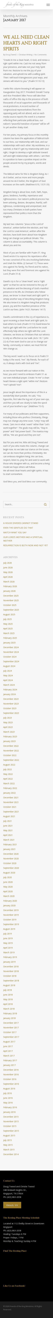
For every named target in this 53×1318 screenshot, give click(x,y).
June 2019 (8, 938)
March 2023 (9, 731)
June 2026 (8, 567)
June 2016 (8, 1097)
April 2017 (8, 1051)
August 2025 (9, 614)
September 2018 (11, 980)
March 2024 (9, 684)
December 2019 (11, 910)
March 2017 (9, 1055)
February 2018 (10, 1013)
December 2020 (11, 853)
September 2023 (11, 713)
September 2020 (11, 867)
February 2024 (10, 689)
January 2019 (9, 961)
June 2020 (8, 882)
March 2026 (9, 581)
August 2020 (9, 872)
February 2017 (10, 1060)
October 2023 (9, 708)
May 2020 (8, 886)
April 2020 (8, 891)
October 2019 (9, 919)
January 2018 (9, 1018)
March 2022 (9, 783)
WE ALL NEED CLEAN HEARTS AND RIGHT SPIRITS (26, 43)
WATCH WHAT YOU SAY (14, 532)
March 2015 (9, 1149)
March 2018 (9, 1008)
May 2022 (8, 774)
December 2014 (11, 1154)
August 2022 (9, 764)
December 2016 (11, 1069)
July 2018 (7, 990)
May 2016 (8, 1102)
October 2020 (9, 863)
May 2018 (8, 999)
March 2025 (9, 633)
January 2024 (9, 694)
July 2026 (7, 562)
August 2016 (9, 1088)
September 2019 (11, 924)
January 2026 (9, 591)
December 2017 (11, 1022)
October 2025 (9, 605)
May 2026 (8, 572)
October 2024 (9, 656)
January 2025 (9, 642)
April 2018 (8, 1004)
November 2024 (11, 652)
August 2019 (9, 929)
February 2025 (10, 637)
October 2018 (9, 975)
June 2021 (8, 825)
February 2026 (10, 586)
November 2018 (11, 971)
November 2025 (11, 600)
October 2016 (9, 1079)
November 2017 (11, 1027)
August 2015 (9, 1135)
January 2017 (9, 1065)
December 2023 (11, 699)
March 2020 (9, 896)
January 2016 (9, 1112)
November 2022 (11, 750)
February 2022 (10, 788)
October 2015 (9, 1126)
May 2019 (8, 943)
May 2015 (8, 1144)
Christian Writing (25, 54)
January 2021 (9, 849)
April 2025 (8, 628)
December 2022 (11, 745)
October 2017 (9, 1032)
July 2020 (7, 877)
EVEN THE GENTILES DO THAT (18, 527)
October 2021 (9, 806)
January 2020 (9, 905)
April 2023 (8, 727)
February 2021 (10, 844)
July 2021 (7, 821)
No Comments (40, 54)
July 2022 (7, 769)
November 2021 (11, 802)
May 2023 (8, 722)
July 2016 (7, 1093)
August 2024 (9, 666)
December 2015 (11, 1116)
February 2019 (10, 957)
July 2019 (7, 933)
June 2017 (8, 1046)
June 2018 (8, 994)
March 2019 (9, 952)
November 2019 (11, 914)
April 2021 (8, 835)
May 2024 (8, 675)
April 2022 (8, 778)
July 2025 (7, 619)
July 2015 (7, 1140)
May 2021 (8, 830)
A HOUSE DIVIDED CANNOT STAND (20, 523)
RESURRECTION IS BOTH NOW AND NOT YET (25, 545)
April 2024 (8, 680)
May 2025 (8, 623)
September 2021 (11, 811)
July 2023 (7, 717)
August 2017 (9, 1041)
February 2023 (10, 736)
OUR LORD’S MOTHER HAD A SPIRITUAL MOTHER (23, 539)
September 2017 (11, 1036)
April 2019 (8, 947)
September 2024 (11, 661)
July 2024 (7, 670)
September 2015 (11, 1130)
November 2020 (11, 858)
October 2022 (9, 755)
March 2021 (9, 839)
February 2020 (10, 900)
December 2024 (11, 647)
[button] (48, 4)
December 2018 (11, 966)
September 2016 (11, 1083)
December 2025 (11, 595)
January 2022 (9, 792)
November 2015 (11, 1121)
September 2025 (11, 609)
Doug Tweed (11, 54)
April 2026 (8, 576)
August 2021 (9, 816)
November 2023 (11, 703)
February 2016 (10, 1107)
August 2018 (9, 985)
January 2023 (9, 741)
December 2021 (11, 797)
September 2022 (11, 760)
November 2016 (11, 1074)
